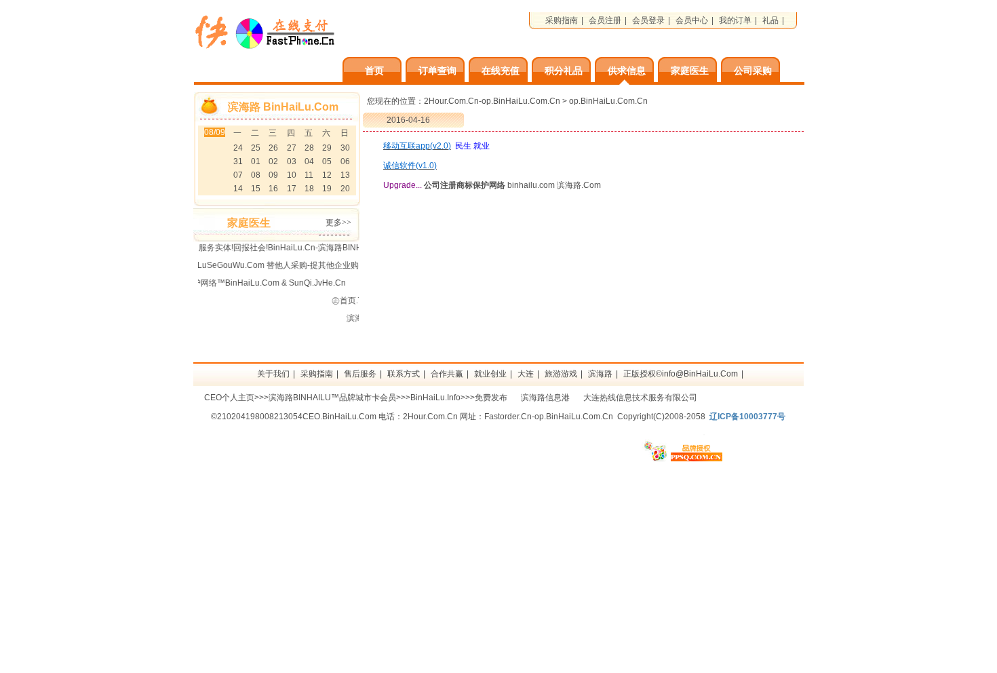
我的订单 (735, 20)
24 (238, 148)
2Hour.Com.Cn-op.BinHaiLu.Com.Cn (492, 101)
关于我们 (273, 374)
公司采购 (753, 70)
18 (309, 188)
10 (291, 175)
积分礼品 (564, 70)
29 (327, 148)
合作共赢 (447, 374)
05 (327, 161)
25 (255, 148)
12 (327, 175)
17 (291, 188)
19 (327, 188)
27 (291, 148)
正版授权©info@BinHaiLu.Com (680, 374)
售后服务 (360, 374)
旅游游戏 (561, 374)
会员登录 (648, 20)
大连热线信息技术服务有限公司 (640, 397)
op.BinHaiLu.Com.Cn (608, 101)
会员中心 (692, 20)
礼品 (770, 20)
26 (273, 148)
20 (345, 188)
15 (255, 188)
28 (309, 148)
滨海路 (600, 374)
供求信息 (627, 70)
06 (345, 161)
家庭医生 (690, 70)
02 (273, 161)
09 (273, 175)
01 (255, 161)
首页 (374, 70)
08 (255, 175)
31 (238, 161)
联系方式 (403, 374)
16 (273, 188)
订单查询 (437, 70)
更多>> (338, 222)
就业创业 (490, 374)
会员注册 (605, 20)
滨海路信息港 (545, 397)
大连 (525, 374)
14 (238, 188)
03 (291, 161)
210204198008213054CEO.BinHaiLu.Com (296, 416)
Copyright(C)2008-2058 (661, 416)
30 (345, 148)
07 (238, 175)
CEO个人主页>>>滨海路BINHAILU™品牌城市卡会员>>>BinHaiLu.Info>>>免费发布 (355, 397)
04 (309, 161)
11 (309, 175)
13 (345, 175)
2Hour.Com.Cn (430, 416)
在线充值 (501, 70)
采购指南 (561, 20)
